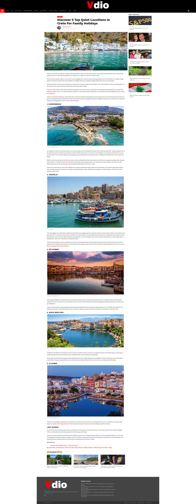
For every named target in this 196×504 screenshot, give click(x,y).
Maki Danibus (67, 26)
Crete (66, 447)
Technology (63, 10)
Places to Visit (53, 10)
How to (36, 10)
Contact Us (133, 502)
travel (110, 447)
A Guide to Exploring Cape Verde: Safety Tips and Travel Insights (85, 466)
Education (18, 10)
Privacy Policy (140, 502)
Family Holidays (78, 447)
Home (7, 10)
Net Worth (44, 10)
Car (12, 10)
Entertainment (28, 10)
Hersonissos (97, 447)
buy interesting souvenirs (62, 423)
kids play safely (67, 164)
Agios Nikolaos (60, 447)
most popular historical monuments (59, 246)
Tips (70, 10)
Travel (75, 10)
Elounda (71, 447)
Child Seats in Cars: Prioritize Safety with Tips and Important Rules (112, 466)
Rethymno (105, 447)
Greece (86, 447)
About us (126, 502)
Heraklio (90, 447)
